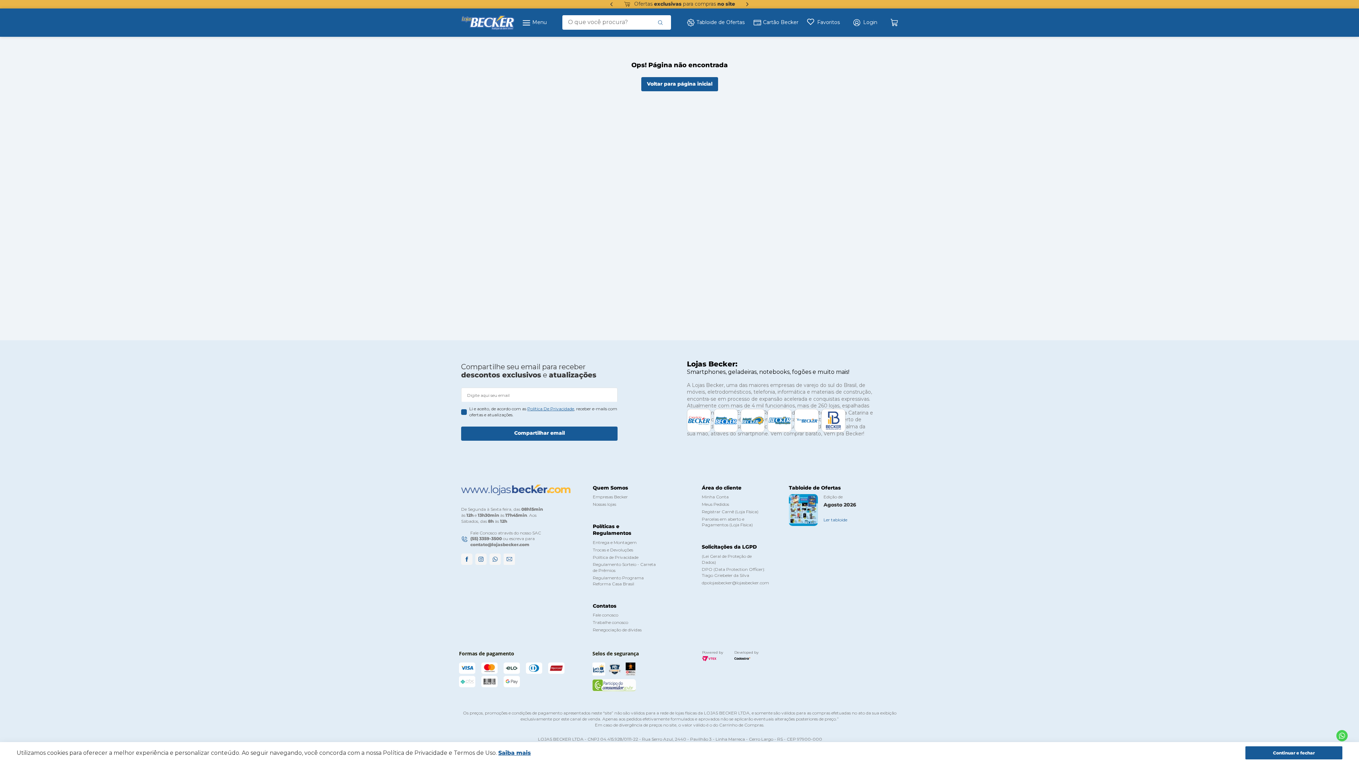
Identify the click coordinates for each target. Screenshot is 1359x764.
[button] (865, 22)
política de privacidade (550, 408)
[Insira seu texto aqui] (1342, 735)
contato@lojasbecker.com (499, 544)
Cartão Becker (780, 22)
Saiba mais (514, 752)
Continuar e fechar (1294, 753)
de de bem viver (684, 4)
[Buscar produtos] (660, 22)
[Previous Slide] (611, 4)
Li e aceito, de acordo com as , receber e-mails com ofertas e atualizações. (543, 411)
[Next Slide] (747, 4)
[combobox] (616, 22)
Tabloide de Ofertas (720, 22)
